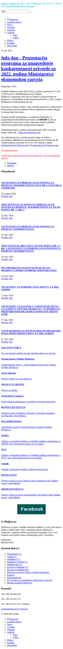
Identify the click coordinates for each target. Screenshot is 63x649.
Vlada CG (12, 556)
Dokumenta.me (14, 577)
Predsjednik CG (14, 554)
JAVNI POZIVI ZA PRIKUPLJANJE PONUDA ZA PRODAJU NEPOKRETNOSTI (27, 227)
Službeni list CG (14, 564)
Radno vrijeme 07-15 (11, 3)
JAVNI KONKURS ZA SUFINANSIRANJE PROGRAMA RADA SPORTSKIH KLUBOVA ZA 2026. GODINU (31, 332)
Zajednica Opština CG (17, 562)
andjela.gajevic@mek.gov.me (14, 145)
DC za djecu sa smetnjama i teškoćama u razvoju (29, 580)
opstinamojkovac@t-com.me (20, 6)
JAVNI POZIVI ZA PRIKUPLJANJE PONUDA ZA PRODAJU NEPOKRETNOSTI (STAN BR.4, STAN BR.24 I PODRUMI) (31, 185)
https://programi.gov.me (29, 132)
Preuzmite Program (9, 150)
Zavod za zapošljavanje (18, 569)
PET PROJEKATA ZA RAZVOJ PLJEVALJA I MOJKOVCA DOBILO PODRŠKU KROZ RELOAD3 (29, 269)
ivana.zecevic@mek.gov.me (45, 145)
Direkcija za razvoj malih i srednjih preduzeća (28, 572)
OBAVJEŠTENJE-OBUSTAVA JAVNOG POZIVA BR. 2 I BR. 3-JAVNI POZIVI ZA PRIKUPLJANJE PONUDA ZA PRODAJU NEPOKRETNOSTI (31, 248)
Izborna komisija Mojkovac (19, 583)
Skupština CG (13, 559)
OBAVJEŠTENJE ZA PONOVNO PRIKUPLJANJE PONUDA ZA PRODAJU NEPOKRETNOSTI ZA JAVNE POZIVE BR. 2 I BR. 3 (31, 207)
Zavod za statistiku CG (17, 567)
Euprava (11, 575)
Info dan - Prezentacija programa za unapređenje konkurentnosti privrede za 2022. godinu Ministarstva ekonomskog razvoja (28, 68)
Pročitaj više (6, 196)
